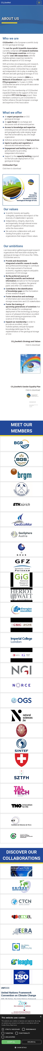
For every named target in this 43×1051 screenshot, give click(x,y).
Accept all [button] (11, 1042)
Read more (13, 1025)
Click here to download (12, 168)
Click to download (33, 390)
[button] (21, 1047)
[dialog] (21, 1032)
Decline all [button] (31, 1042)
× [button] (40, 1016)
